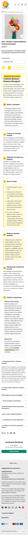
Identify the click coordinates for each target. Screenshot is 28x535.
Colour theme (6, 58)
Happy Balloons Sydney (11, 531)
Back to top (13, 463)
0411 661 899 (5, 477)
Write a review (14, 451)
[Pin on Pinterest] (14, 433)
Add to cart (19, 67)
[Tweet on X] (7, 433)
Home (3, 11)
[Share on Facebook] (11, 433)
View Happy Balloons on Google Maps (13, 479)
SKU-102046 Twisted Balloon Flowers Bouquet (12, 12)
